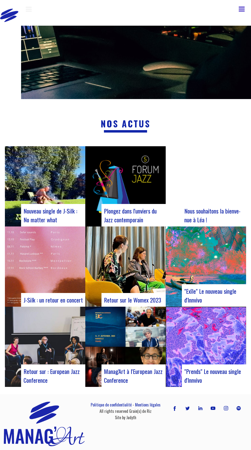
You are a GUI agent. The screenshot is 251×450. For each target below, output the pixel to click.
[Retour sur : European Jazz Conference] (45, 347)
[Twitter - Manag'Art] (187, 408)
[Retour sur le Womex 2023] (125, 266)
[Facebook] (174, 408)
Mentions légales (148, 405)
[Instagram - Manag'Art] (226, 408)
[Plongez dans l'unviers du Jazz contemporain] (125, 186)
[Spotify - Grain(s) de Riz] (238, 408)
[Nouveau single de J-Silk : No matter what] (45, 186)
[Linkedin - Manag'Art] (200, 408)
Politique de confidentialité (111, 405)
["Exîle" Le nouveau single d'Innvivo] (206, 266)
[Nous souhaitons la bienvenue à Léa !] (206, 186)
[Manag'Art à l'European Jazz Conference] (125, 347)
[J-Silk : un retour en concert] (45, 266)
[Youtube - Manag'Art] (213, 408)
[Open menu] (29, 9)
